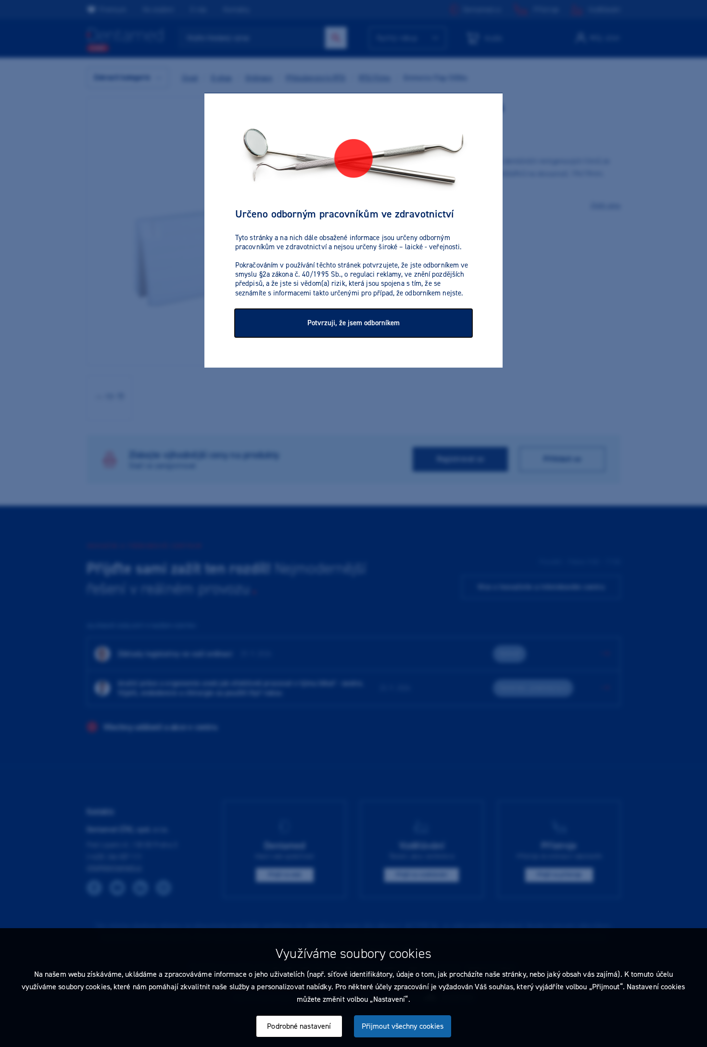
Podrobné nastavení (299, 1026)
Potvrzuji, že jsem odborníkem (353, 323)
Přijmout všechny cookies (402, 1026)
